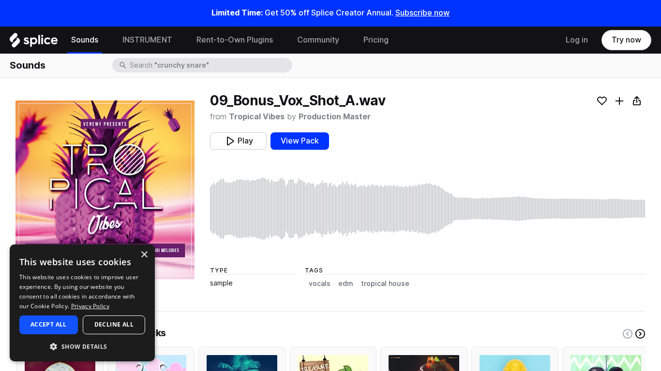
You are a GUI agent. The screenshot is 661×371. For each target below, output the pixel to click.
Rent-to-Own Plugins (234, 39)
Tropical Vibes (257, 116)
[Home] (34, 42)
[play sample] (428, 208)
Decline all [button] (114, 324)
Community (318, 39)
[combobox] (210, 65)
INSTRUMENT (147, 39)
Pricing (376, 39)
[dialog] (82, 302)
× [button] (144, 254)
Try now (626, 39)
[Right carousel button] (640, 334)
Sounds (84, 39)
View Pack (300, 140)
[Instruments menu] (179, 40)
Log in (577, 39)
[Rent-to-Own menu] (280, 40)
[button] (82, 346)
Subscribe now (422, 12)
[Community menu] (346, 40)
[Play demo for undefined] (105, 190)
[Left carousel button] (627, 334)
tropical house (385, 283)
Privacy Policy (90, 306)
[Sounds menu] (105, 40)
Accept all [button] (48, 324)
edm (345, 283)
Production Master (335, 116)
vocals (319, 283)
